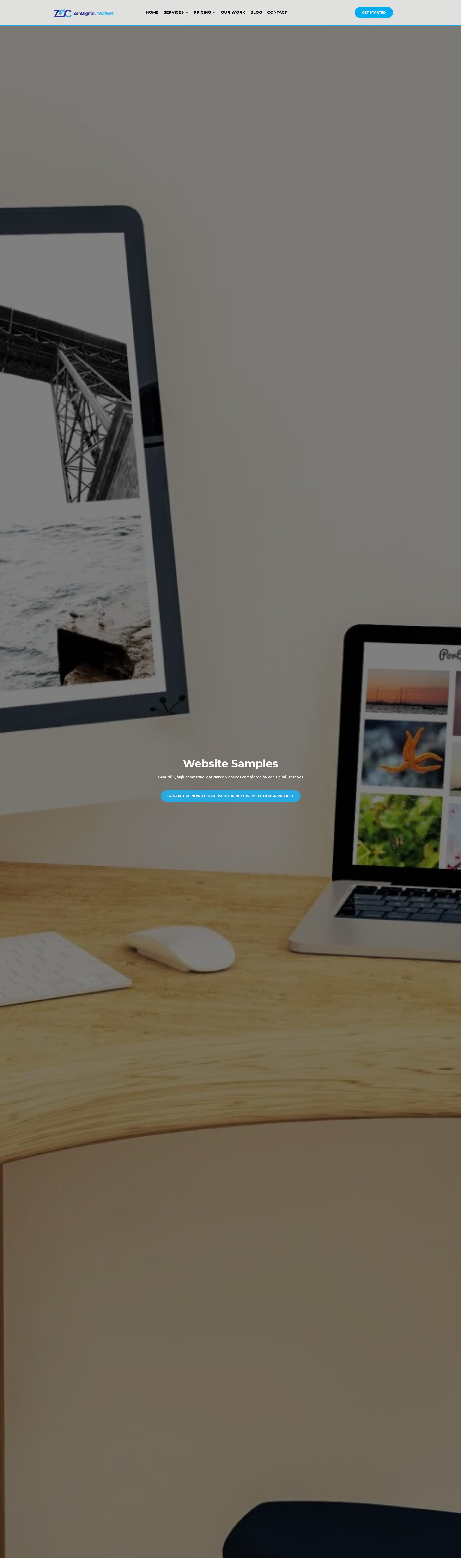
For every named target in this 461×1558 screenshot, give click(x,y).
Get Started (374, 12)
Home (152, 12)
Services (174, 12)
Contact (277, 12)
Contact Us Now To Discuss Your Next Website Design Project (230, 796)
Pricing (202, 12)
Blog (256, 12)
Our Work (233, 12)
